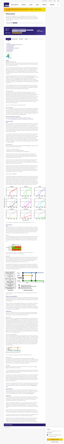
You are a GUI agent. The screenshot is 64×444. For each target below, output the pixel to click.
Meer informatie (49, 432)
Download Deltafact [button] (8, 424)
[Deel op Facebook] (13, 22)
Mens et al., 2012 (23, 114)
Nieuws (37, 4)
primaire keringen (15, 31)
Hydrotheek (52, 4)
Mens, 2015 (28, 145)
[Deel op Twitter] (15, 22)
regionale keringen (22, 31)
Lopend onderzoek (14, 4)
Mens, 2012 (16, 319)
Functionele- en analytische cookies (55, 434)
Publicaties (24, 4)
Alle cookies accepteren (55, 439)
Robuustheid (8, 427)
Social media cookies (52, 436)
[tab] (25, 425)
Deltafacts (44, 4)
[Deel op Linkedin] (16, 22)
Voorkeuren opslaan (54, 441)
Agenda (31, 4)
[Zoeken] (58, 4)
